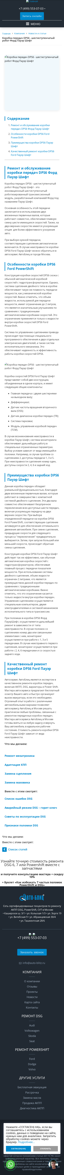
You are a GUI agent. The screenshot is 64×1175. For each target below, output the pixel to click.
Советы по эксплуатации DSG (25, 816)
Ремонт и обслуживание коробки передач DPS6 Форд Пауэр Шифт (30, 127)
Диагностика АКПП (32, 1108)
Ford (32, 1058)
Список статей (17, 849)
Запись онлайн (32, 16)
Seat (32, 1041)
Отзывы (32, 986)
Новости (32, 997)
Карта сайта (32, 1002)
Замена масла (32, 1097)
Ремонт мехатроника (20, 756)
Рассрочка (32, 1092)
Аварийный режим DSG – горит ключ (31, 807)
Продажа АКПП (32, 1103)
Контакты (32, 1007)
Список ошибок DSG (18, 798)
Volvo (32, 1069)
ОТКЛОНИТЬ (45, 1149)
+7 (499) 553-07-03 (31, 8)
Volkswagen (32, 1030)
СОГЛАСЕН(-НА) (18, 1149)
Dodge (32, 1064)
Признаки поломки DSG (21, 825)
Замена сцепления (18, 773)
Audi (32, 1025)
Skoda (32, 1035)
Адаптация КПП (15, 765)
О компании (32, 981)
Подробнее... (26, 1142)
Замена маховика (17, 782)
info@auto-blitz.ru (34, 963)
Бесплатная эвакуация (32, 1087)
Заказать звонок (32, 952)
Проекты (32, 991)
